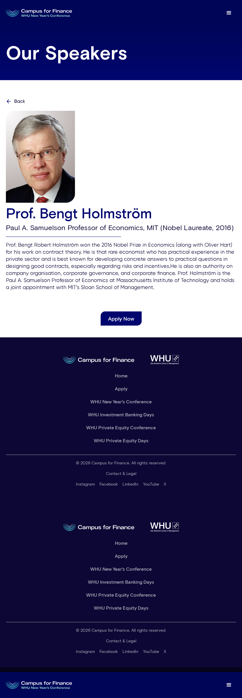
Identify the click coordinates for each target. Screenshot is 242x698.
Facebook (108, 483)
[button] (229, 13)
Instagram (85, 483)
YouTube (151, 483)
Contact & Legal (121, 473)
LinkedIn (130, 483)
